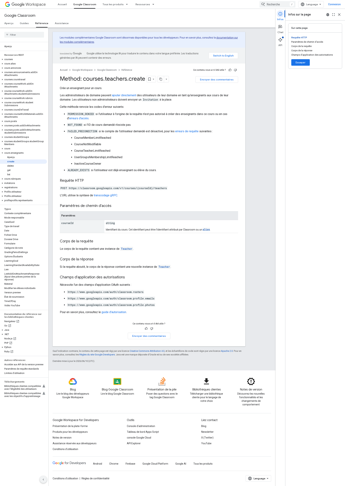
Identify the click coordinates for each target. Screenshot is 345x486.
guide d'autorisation (114, 312)
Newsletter (207, 431)
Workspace (36, 4)
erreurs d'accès (79, 118)
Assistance (62, 23)
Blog (203, 426)
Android (97, 463)
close (339, 14)
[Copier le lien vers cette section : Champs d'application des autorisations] (128, 277)
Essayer (300, 62)
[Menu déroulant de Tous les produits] (128, 4)
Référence (41, 23)
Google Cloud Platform (155, 463)
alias (206, 229)
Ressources (142, 4)
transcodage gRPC (105, 195)
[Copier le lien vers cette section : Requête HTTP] (87, 181)
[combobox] (277, 4)
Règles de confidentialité (95, 478)
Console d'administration (141, 426)
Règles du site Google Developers (97, 354)
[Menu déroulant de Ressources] (154, 4)
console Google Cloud (139, 437)
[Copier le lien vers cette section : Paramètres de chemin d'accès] (115, 206)
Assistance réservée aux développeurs (74, 443)
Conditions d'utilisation (65, 449)
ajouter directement (124, 95)
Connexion (334, 4)
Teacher (126, 248)
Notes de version (62, 437)
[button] (23, 59)
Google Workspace (82, 70)
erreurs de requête (187, 131)
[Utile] (230, 70)
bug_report (328, 14)
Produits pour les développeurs (70, 431)
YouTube (206, 443)
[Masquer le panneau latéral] (43, 479)
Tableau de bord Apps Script (143, 431)
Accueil (62, 4)
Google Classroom (84, 4)
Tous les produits (113, 4)
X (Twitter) (207, 437)
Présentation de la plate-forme (70, 426)
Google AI (180, 463)
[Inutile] (235, 70)
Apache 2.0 (227, 351)
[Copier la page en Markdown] (161, 79)
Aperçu (8, 23)
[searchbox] (24, 35)
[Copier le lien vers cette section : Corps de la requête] (96, 241)
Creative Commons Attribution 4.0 (147, 351)
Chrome (113, 463)
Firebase (130, 463)
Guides (24, 23)
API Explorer (134, 443)
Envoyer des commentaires (217, 79)
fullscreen (333, 14)
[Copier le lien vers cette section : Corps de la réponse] (97, 259)
